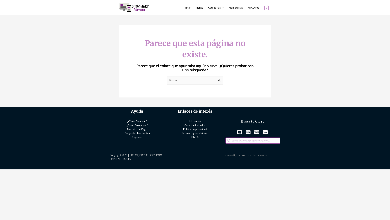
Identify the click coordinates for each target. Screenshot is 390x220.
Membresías (236, 7)
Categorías (214, 7)
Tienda (199, 7)
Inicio (187, 7)
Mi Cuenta (253, 7)
